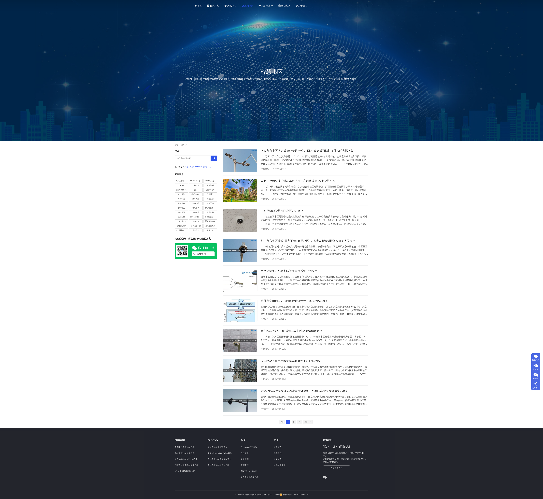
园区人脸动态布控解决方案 (186, 465)
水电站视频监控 (210, 208)
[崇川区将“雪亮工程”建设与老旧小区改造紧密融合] (240, 340)
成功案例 (285, 5)
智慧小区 (195, 203)
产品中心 (231, 5)
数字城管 (195, 199)
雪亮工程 (207, 166)
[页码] (311, 422)
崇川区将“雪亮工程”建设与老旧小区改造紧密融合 (291, 331)
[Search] (214, 158)
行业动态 (265, 168)
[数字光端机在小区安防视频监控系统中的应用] (240, 280)
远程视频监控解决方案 (184, 453)
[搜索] (367, 5)
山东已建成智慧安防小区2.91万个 (282, 211)
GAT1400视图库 (211, 181)
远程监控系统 (210, 226)
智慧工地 (210, 203)
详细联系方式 (336, 468)
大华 (192, 166)
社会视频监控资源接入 (211, 217)
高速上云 (210, 230)
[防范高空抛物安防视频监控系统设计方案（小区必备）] (240, 310)
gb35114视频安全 (182, 185)
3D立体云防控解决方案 (185, 471)
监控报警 (181, 217)
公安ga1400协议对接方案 (186, 459)
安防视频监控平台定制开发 (219, 459)
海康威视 (195, 212)
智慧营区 (181, 208)
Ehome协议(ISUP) (196, 181)
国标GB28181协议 (182, 190)
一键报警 (195, 185)
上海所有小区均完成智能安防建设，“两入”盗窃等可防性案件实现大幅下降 (307, 150)
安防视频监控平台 (196, 194)
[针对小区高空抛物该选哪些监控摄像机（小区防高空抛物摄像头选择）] (240, 400)
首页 (199, 5)
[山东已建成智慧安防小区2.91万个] (240, 220)
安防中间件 (210, 190)
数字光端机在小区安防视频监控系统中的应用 (289, 271)
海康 (186, 166)
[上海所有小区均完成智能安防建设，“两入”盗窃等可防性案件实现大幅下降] (240, 160)
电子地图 (210, 212)
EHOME (198, 166)
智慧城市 (181, 203)
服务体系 (278, 459)
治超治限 (181, 212)
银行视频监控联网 (182, 230)
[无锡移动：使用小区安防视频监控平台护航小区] (240, 370)
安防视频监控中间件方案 (218, 465)
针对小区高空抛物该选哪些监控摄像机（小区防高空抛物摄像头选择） (304, 391)
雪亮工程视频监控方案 (184, 447)
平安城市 (210, 194)
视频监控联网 (181, 226)
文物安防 (210, 199)
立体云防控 (181, 221)
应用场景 (248, 5)
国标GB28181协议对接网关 (220, 453)
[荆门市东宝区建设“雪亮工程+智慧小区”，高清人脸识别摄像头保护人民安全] (240, 250)
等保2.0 (196, 221)
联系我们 (278, 453)
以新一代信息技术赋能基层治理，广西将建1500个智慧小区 (298, 181)
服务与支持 (267, 5)
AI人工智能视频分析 (182, 181)
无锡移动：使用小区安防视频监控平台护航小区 (290, 361)
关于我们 (302, 5)
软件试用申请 (279, 465)
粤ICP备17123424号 (272, 494)
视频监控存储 (210, 221)
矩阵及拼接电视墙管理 (196, 217)
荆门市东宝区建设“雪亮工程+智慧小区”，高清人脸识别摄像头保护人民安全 (308, 241)
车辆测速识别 (196, 226)
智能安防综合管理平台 (217, 447)
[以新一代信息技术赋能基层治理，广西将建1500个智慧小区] (240, 190)
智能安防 (195, 208)
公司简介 (278, 447)
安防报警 (181, 194)
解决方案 (214, 5)
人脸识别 (210, 185)
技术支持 (265, 289)
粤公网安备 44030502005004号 (295, 494)
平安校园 (181, 199)
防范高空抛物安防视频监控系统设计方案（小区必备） (295, 301)
